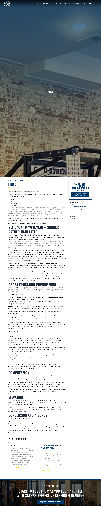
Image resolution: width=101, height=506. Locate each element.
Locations (76, 3)
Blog (84, 3)
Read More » (15, 468)
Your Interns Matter (79, 211)
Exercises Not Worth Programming (50, 446)
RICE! (13, 445)
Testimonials (56, 3)
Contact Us (92, 3)
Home (10, 180)
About (66, 3)
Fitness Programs (42, 3)
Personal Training (19, 180)
